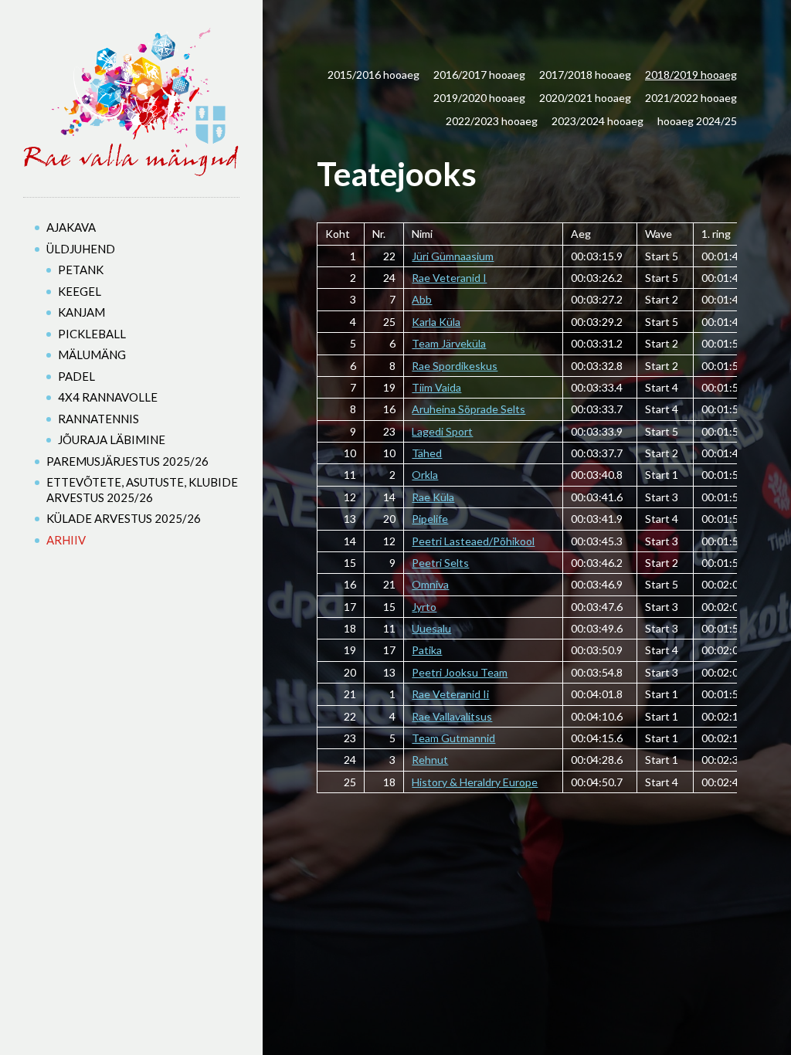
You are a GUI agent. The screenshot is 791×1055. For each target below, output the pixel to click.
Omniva (430, 584)
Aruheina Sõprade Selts (468, 409)
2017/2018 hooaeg (585, 74)
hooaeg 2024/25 (697, 120)
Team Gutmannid (453, 738)
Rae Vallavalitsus (452, 716)
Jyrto (424, 606)
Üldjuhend (80, 249)
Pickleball (92, 334)
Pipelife (430, 518)
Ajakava (71, 227)
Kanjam (81, 312)
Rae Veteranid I (449, 277)
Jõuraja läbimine (111, 439)
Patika (427, 649)
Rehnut (430, 759)
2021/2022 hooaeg (691, 97)
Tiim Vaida (436, 387)
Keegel (79, 291)
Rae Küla (433, 497)
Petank (81, 269)
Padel (76, 376)
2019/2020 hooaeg (479, 97)
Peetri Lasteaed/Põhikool (473, 541)
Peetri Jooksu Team (460, 672)
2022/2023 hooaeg (492, 120)
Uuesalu (431, 628)
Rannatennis (98, 419)
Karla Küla (436, 321)
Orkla (425, 474)
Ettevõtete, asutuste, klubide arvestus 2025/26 (142, 489)
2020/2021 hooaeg (585, 97)
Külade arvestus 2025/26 (123, 518)
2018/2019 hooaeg (691, 74)
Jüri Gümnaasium (453, 256)
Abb (422, 299)
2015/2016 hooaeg (373, 74)
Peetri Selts (440, 562)
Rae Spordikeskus (454, 365)
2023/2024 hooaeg (597, 120)
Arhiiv (66, 540)
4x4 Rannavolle (108, 397)
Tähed (427, 453)
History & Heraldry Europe (475, 782)
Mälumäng (92, 354)
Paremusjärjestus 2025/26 (127, 461)
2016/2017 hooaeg (479, 74)
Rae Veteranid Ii (450, 694)
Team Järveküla (449, 343)
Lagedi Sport (442, 431)
